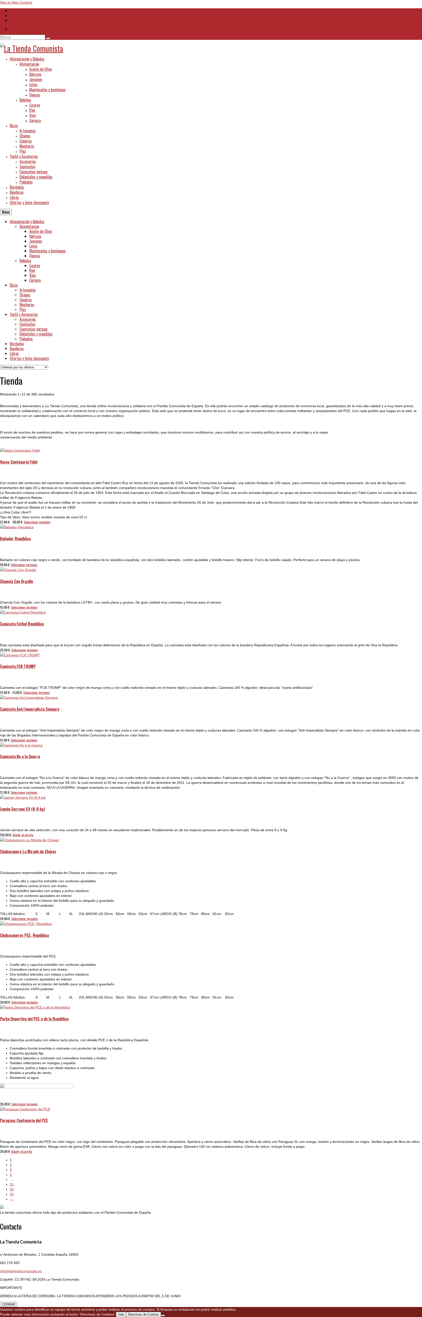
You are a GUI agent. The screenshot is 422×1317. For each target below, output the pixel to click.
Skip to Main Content (16, 2)
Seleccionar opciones (37, 521)
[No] (163, 1315)
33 (12, 1194)
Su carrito (23, 28)
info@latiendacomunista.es (21, 1271)
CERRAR (8, 1304)
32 (12, 1189)
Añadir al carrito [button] (22, 834)
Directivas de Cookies (143, 1314)
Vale (121, 1314)
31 (12, 1184)
